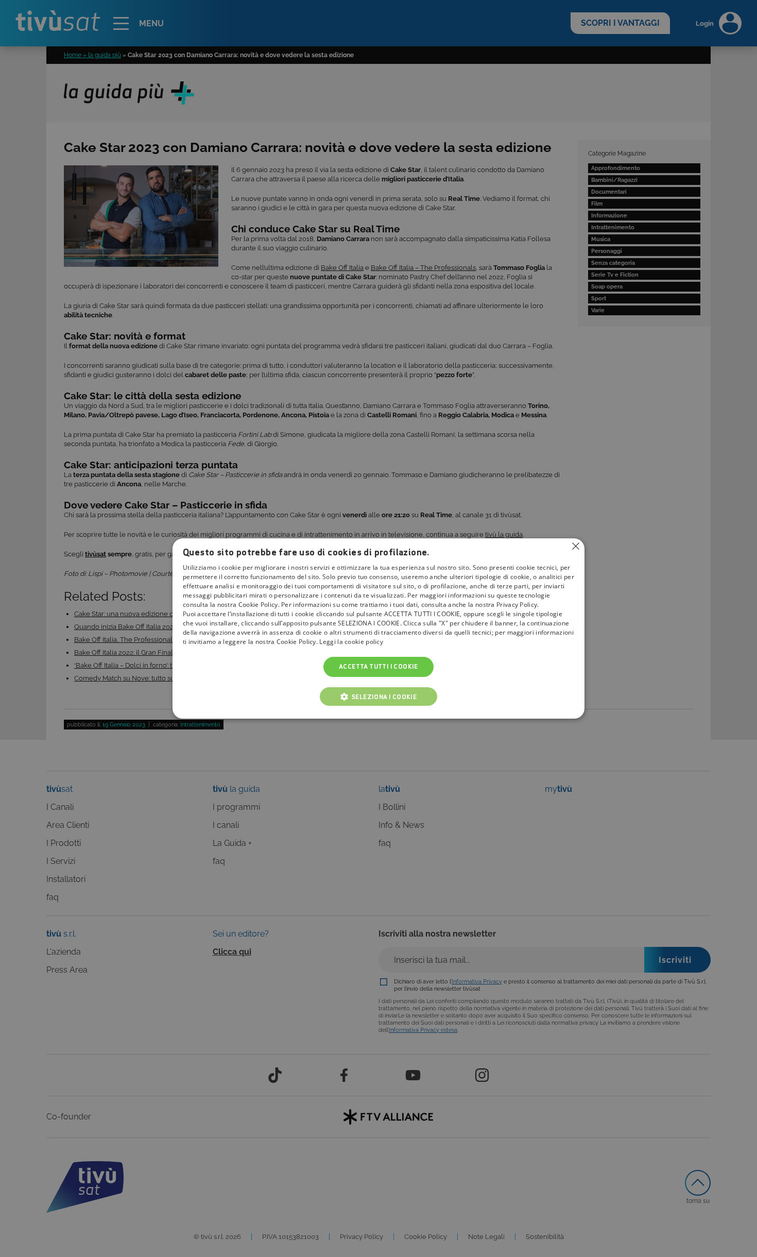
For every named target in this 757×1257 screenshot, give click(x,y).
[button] (378, 696)
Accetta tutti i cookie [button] (378, 667)
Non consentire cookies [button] (576, 546)
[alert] (378, 628)
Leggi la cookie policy (351, 642)
